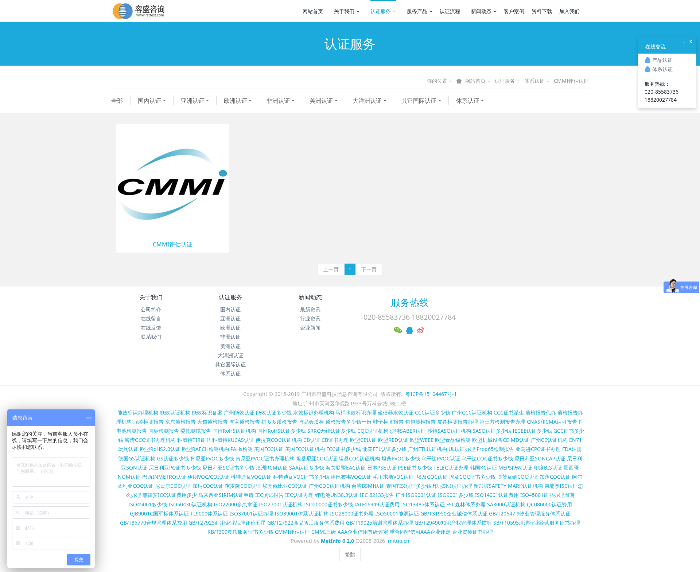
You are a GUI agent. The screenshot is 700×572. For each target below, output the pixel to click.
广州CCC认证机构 (472, 412)
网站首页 (313, 11)
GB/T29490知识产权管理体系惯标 (453, 522)
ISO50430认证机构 (190, 504)
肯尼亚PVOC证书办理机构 (265, 458)
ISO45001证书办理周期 (547, 494)
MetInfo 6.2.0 (337, 540)
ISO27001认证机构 (281, 504)
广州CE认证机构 (549, 439)
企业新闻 (310, 327)
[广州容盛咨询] (138, 11)
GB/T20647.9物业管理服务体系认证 (530, 513)
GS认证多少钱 (173, 458)
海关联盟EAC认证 (346, 467)
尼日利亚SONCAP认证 (539, 458)
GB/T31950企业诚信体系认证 (453, 513)
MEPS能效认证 (515, 467)
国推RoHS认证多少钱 (281, 430)
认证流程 (450, 11)
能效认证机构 (175, 412)
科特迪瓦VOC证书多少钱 (301, 476)
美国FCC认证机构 (305, 448)
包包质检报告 (420, 421)
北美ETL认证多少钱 (384, 448)
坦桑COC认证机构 (359, 458)
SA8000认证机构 (506, 504)
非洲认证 (278, 101)
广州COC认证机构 (329, 485)
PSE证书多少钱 (415, 467)
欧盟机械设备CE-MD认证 (500, 439)
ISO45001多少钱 (147, 504)
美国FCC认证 (269, 448)
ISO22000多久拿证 (235, 504)
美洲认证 (321, 101)
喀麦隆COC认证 (243, 485)
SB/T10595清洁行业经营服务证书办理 (536, 522)
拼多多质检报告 (279, 421)
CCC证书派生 (509, 412)
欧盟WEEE (421, 439)
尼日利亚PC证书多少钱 (175, 467)
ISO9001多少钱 (456, 494)
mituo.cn (398, 540)
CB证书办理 (335, 439)
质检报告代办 (540, 412)
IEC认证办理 (299, 494)
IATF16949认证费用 (377, 504)
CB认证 (311, 439)
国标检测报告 (163, 430)
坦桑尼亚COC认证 (316, 458)
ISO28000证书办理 (352, 513)
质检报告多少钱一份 (349, 421)
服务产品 (417, 11)
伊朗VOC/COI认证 (208, 476)
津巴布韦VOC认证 (352, 476)
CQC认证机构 (372, 430)
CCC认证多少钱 (432, 412)
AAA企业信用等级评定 (363, 531)
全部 (117, 101)
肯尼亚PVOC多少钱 (212, 458)
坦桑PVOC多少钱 (400, 458)
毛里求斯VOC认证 (393, 476)
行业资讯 (310, 318)
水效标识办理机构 (313, 412)
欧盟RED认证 (393, 439)
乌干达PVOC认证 (440, 458)
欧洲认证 (235, 101)
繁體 (350, 554)
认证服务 (380, 11)
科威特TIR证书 (194, 439)
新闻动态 (481, 11)
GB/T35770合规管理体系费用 (153, 522)
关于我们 (344, 11)
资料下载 (542, 11)
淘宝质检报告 (244, 421)
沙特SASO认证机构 (449, 430)
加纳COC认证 (207, 485)
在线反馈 (151, 327)
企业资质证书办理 (472, 531)
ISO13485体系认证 (423, 504)
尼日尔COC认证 (173, 485)
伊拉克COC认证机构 (279, 439)
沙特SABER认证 (408, 430)
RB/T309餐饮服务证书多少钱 (240, 531)
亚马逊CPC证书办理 (538, 448)
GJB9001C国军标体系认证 (159, 513)
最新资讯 (310, 309)
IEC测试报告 (269, 494)
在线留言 (151, 318)
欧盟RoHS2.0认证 (160, 448)
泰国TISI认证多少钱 (408, 485)
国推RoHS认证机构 (234, 430)
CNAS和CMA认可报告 (552, 421)
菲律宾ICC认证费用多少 (170, 494)
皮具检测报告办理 (457, 421)
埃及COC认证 (432, 476)
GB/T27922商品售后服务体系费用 (306, 522)
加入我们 (569, 11)
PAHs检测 (241, 448)
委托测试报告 (195, 430)
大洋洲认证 (367, 101)
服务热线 (410, 302)
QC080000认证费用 (549, 504)
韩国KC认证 (483, 467)
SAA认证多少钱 (306, 467)
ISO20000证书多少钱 (328, 504)
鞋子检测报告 (388, 421)
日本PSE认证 (381, 467)
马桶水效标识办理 (355, 412)
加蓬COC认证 (555, 476)
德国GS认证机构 (136, 458)
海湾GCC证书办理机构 (150, 439)
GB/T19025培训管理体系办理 (379, 522)
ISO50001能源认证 (397, 513)
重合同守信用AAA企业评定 (420, 531)
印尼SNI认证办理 (452, 485)
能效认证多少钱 (274, 412)
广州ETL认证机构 (427, 448)
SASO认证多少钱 (491, 430)
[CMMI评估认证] (172, 179)
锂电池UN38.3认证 (336, 494)
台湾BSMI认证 (368, 485)
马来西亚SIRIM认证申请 (226, 494)
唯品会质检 (311, 421)
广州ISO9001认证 (416, 494)
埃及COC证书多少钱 (472, 476)
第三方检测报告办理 (502, 421)
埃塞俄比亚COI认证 (284, 485)
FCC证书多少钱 (343, 448)
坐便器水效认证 (395, 412)
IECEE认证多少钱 (532, 430)
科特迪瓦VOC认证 (251, 476)
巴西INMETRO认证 (164, 476)
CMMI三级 (323, 531)
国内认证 (149, 101)
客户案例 (514, 11)
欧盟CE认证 (363, 439)
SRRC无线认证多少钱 (331, 430)
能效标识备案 (207, 412)
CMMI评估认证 (571, 80)
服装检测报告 (148, 421)
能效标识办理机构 (137, 412)
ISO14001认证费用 (497, 494)
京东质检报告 (180, 421)
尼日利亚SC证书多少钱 (228, 467)
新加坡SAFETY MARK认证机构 (508, 485)
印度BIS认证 (548, 467)
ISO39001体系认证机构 (301, 513)
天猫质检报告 (212, 421)
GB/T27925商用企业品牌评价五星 (227, 522)
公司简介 (151, 309)
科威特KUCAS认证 (233, 439)
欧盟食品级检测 (453, 439)
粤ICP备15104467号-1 (431, 393)
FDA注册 (572, 448)
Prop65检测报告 (495, 448)
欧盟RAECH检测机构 (205, 448)
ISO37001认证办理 (251, 513)
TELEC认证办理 (450, 467)
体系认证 (534, 80)
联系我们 (151, 336)
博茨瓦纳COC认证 (517, 476)
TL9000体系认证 (209, 513)
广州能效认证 (239, 412)
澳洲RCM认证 (272, 467)
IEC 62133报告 (377, 494)
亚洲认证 (192, 101)
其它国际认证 (418, 101)
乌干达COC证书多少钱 (487, 458)
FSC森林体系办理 (466, 504)
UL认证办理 (461, 448)
